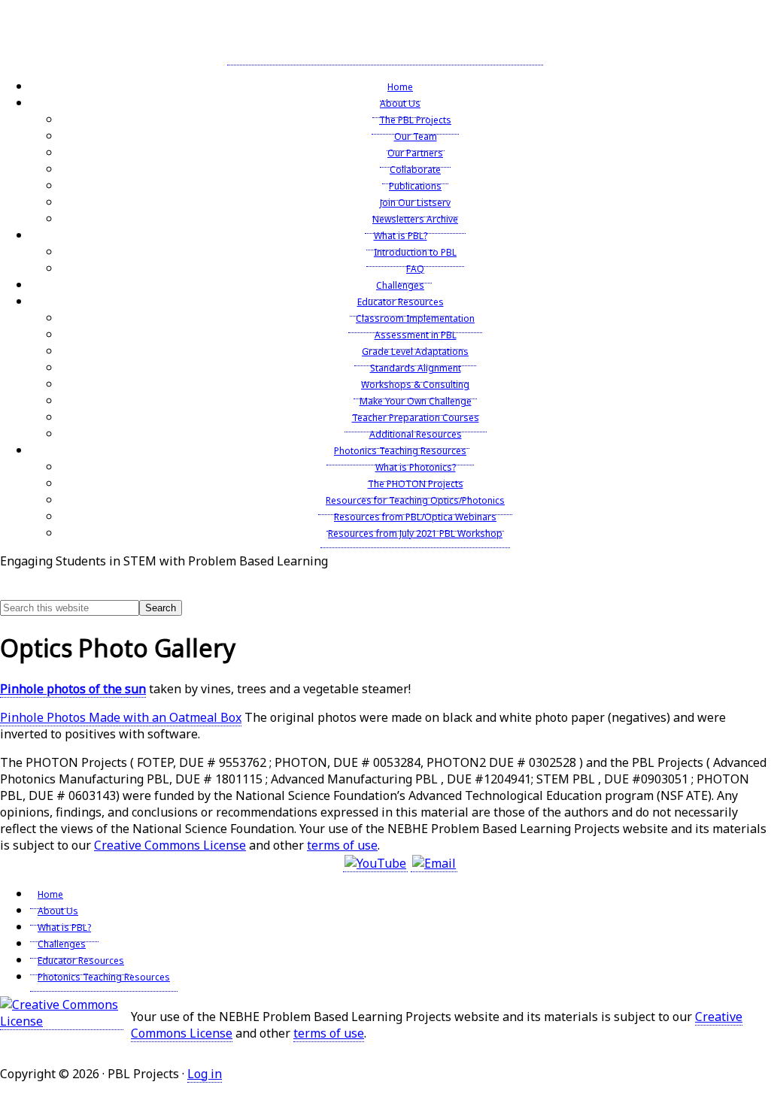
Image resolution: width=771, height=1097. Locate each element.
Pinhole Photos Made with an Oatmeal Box (120, 717)
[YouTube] (375, 863)
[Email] (434, 863)
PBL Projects (385, 36)
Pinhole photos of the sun (73, 688)
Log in (204, 1073)
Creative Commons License (170, 845)
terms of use (342, 845)
